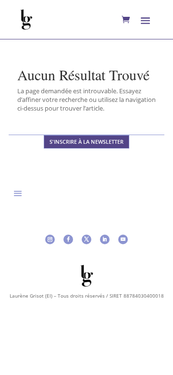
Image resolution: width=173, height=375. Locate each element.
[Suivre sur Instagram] (50, 239)
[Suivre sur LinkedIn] (105, 239)
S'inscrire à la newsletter (86, 141)
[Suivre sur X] (86, 239)
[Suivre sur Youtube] (123, 239)
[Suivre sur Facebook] (68, 239)
